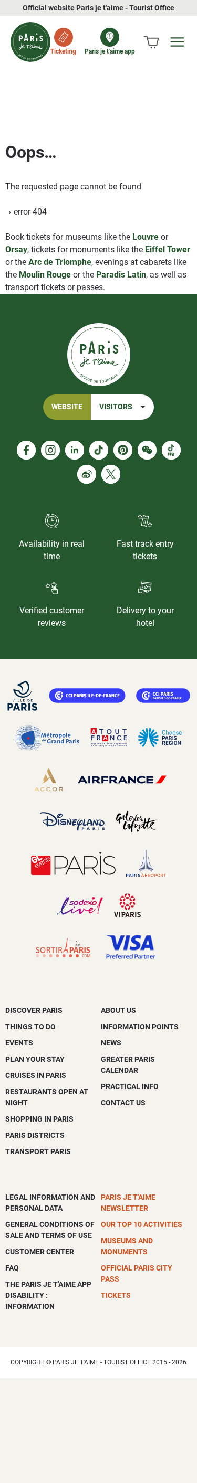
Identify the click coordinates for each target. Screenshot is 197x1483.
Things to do (30, 1026)
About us (118, 1010)
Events (19, 1043)
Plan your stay (35, 1059)
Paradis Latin (121, 275)
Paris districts (35, 1135)
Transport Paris (38, 1151)
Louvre (145, 237)
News (111, 1043)
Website (66, 406)
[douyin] (171, 450)
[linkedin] (74, 450)
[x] (110, 474)
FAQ (12, 1268)
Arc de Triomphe (59, 262)
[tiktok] (98, 450)
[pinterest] (122, 450)
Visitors (115, 406)
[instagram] (50, 450)
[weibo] (86, 474)
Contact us (123, 1102)
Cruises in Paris (35, 1075)
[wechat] (147, 450)
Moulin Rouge (45, 275)
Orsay (16, 249)
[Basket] (151, 42)
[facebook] (26, 450)
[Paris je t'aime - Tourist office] (30, 42)
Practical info (130, 1086)
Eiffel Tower (167, 249)
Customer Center (39, 1251)
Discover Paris (34, 1010)
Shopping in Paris (39, 1119)
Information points (140, 1026)
